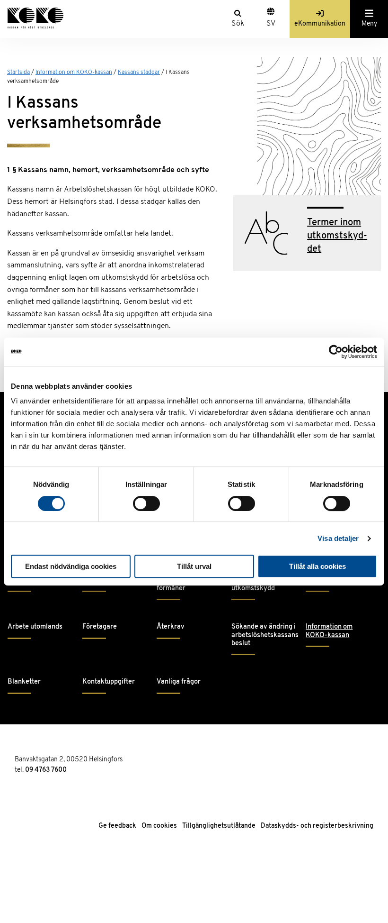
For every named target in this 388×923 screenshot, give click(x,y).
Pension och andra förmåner (185, 584)
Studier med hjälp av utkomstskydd (262, 584)
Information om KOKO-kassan (73, 72)
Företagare (99, 627)
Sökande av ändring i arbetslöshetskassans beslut (265, 635)
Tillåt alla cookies (317, 566)
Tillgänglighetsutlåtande (219, 826)
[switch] (146, 503)
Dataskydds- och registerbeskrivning (317, 826)
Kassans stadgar (139, 72)
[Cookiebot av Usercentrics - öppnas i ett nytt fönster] (335, 352)
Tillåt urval (194, 566)
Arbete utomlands (35, 627)
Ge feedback (117, 826)
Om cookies (159, 826)
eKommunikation (319, 23)
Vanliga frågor (179, 681)
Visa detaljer (338, 538)
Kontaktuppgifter (108, 681)
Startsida (18, 72)
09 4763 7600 (46, 770)
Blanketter (24, 681)
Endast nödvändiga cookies (70, 566)
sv (270, 23)
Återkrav (171, 627)
